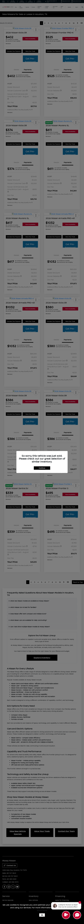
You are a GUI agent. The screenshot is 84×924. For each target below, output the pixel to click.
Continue (42, 468)
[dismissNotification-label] (80, 902)
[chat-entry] (66, 915)
